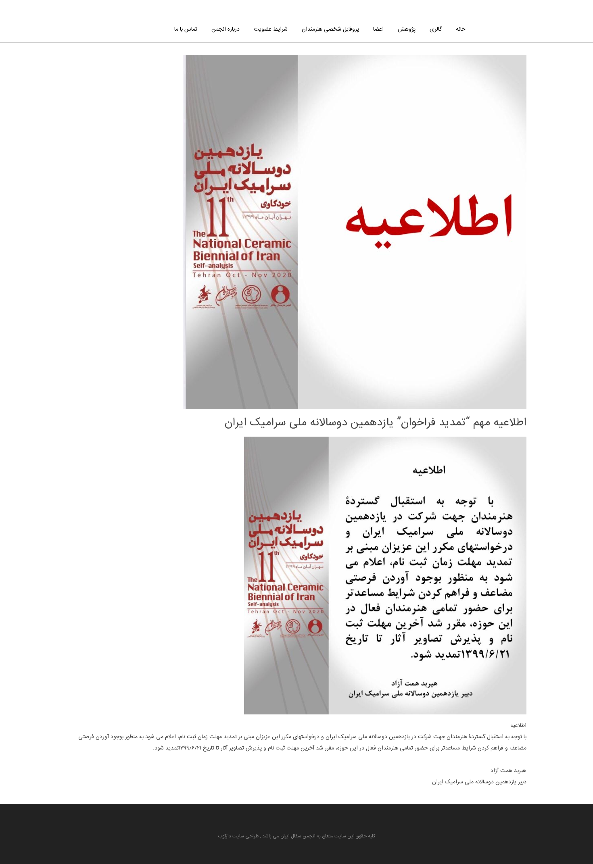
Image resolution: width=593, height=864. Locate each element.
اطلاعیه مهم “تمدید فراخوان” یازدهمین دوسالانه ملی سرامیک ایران (375, 423)
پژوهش (407, 29)
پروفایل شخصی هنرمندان (330, 29)
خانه (460, 29)
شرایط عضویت (271, 29)
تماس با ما (185, 29)
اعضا (378, 29)
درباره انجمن (225, 29)
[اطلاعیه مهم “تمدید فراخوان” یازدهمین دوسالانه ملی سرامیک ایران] (354, 403)
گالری (436, 29)
